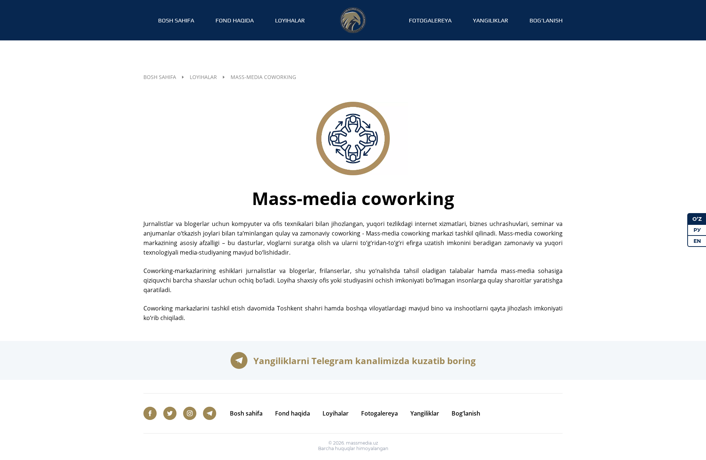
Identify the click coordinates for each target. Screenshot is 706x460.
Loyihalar (290, 20)
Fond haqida (234, 20)
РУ (697, 230)
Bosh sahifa (176, 20)
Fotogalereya (430, 20)
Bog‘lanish (546, 20)
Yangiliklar (490, 20)
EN (697, 241)
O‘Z (697, 219)
